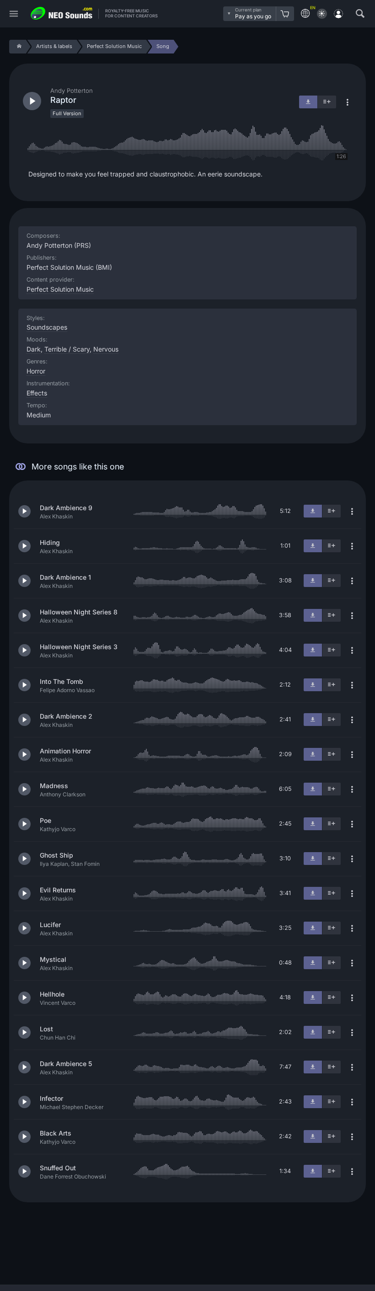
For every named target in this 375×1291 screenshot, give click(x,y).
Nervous (105, 349)
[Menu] (13, 13)
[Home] (17, 46)
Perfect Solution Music (60, 289)
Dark (34, 349)
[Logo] (61, 13)
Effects (37, 393)
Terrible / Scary (67, 349)
